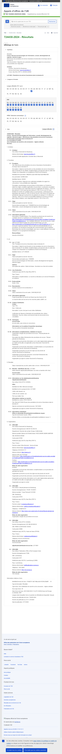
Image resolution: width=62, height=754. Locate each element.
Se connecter (44, 5)
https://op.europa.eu (26, 569)
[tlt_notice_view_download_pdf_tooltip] (8, 105)
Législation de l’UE (8, 697)
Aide (5, 653)
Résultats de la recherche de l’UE (12, 702)
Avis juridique (7, 672)
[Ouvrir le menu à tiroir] (6, 44)
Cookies (6, 675)
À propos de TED (8, 686)
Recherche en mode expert (29, 26)
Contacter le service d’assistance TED (13, 656)
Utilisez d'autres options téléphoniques (13, 732)
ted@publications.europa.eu (31, 565)
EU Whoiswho (7, 705)
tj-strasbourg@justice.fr (27, 504)
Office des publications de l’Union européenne (17, 642)
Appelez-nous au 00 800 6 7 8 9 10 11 (13, 729)
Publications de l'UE (9, 708)
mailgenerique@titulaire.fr (30, 536)
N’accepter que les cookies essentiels (35, 750)
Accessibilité (7, 678)
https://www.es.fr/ (26, 452)
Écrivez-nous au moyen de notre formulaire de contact (18, 735)
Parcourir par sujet (42, 26)
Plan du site (7, 689)
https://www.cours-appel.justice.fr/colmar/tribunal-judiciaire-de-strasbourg (33, 511)
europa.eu (17, 722)
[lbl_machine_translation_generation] (25, 115)
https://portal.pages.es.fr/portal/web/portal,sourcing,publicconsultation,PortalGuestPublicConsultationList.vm (33, 220)
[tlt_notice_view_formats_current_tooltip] (53, 129)
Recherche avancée (15, 26)
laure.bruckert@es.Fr (25, 70)
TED (5, 32)
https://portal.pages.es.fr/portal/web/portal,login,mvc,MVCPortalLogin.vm (31, 224)
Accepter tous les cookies (14, 750)
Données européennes (10, 699)
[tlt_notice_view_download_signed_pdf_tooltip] (31, 91)
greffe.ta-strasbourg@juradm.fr (32, 506)
